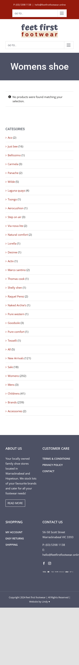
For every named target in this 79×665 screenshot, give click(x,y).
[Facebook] (43, 563)
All (9, 349)
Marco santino (17, 270)
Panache (13, 173)
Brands (12, 402)
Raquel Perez (16, 296)
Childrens (14, 393)
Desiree (12, 252)
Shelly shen (15, 287)
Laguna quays (16, 190)
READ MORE (15, 503)
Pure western (16, 314)
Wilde (11, 181)
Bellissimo (14, 155)
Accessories (15, 411)
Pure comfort (16, 332)
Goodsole (14, 323)
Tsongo (12, 199)
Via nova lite (15, 226)
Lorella (12, 243)
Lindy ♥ (46, 601)
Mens (11, 384)
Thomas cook (16, 279)
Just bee (13, 146)
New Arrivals (16, 358)
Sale (10, 367)
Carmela (13, 164)
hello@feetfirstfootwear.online (50, 4)
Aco (10, 137)
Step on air (14, 217)
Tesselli (12, 340)
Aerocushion (16, 208)
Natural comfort (18, 234)
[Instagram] (49, 563)
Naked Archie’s (17, 305)
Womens (13, 376)
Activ (11, 261)
